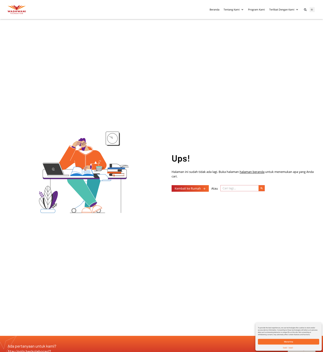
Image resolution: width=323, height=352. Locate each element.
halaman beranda (252, 172)
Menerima (288, 342)
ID (312, 9)
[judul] (285, 347)
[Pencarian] (262, 188)
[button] (305, 9)
